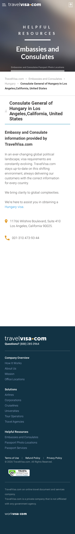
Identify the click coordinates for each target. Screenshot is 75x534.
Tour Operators (14, 416)
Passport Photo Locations (51, 67)
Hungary (10, 83)
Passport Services (16, 447)
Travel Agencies (14, 421)
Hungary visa (14, 207)
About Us (10, 368)
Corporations (13, 400)
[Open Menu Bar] (4, 5)
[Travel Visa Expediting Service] (24, 5)
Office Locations (15, 379)
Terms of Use (12, 458)
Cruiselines (11, 405)
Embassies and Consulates (24, 67)
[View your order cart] (71, 5)
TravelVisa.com (14, 78)
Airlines (9, 394)
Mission (9, 373)
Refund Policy (33, 458)
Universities (12, 410)
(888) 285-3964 (29, 343)
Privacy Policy (54, 458)
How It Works (13, 363)
